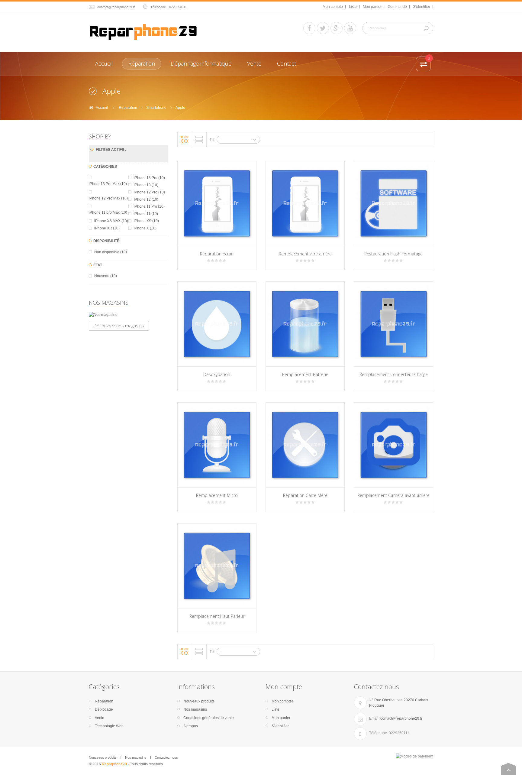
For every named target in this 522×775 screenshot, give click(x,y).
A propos (190, 726)
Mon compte (333, 7)
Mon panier (372, 7)
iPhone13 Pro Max (108, 184)
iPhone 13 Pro (149, 178)
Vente (99, 718)
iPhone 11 (146, 214)
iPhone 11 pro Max (108, 212)
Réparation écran (217, 254)
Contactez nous (166, 757)
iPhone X (145, 228)
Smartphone (156, 107)
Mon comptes (283, 701)
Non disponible (110, 252)
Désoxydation (216, 374)
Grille (184, 139)
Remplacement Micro (217, 495)
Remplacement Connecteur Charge (393, 374)
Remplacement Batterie (305, 374)
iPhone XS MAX (111, 221)
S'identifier (421, 7)
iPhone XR (107, 228)
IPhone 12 (146, 199)
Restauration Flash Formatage (393, 254)
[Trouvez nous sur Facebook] (309, 28)
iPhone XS (146, 221)
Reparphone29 (114, 764)
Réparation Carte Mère (305, 495)
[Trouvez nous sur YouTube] (350, 28)
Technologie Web (109, 726)
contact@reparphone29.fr (116, 7)
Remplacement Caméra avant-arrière (393, 495)
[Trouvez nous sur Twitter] (323, 28)
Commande (397, 7)
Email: (374, 718)
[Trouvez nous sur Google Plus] (336, 28)
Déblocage (104, 709)
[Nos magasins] (128, 315)
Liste (353, 7)
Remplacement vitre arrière (305, 254)
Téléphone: (378, 733)
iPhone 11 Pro (149, 206)
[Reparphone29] (143, 31)
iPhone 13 (146, 185)
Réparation (128, 107)
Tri (212, 139)
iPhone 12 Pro (149, 192)
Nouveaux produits (198, 701)
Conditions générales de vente (208, 718)
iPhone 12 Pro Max (108, 198)
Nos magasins (108, 302)
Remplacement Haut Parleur (216, 616)
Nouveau (105, 276)
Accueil (102, 107)
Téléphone (158, 7)
